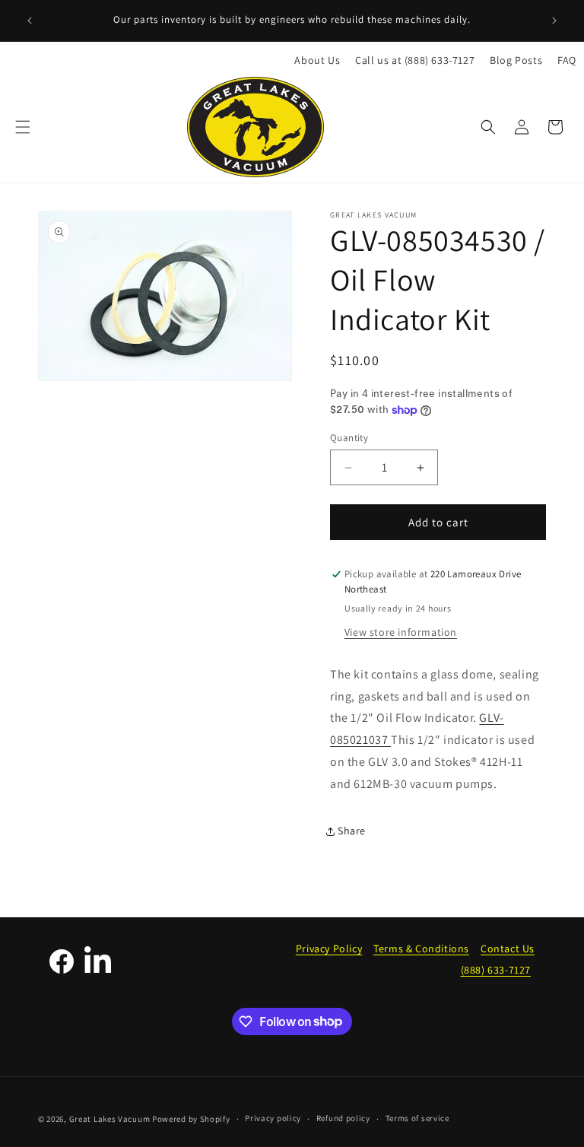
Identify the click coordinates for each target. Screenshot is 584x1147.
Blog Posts (516, 60)
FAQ (566, 60)
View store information (400, 632)
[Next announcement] (554, 20)
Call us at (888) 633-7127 (414, 60)
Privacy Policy (329, 948)
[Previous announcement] (29, 20)
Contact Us (508, 948)
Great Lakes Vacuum (110, 1119)
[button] (23, 127)
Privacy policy (273, 1118)
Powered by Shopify (191, 1119)
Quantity (349, 437)
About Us (317, 60)
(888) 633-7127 (496, 970)
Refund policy (343, 1118)
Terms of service (417, 1118)
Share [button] (352, 830)
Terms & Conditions (421, 948)
